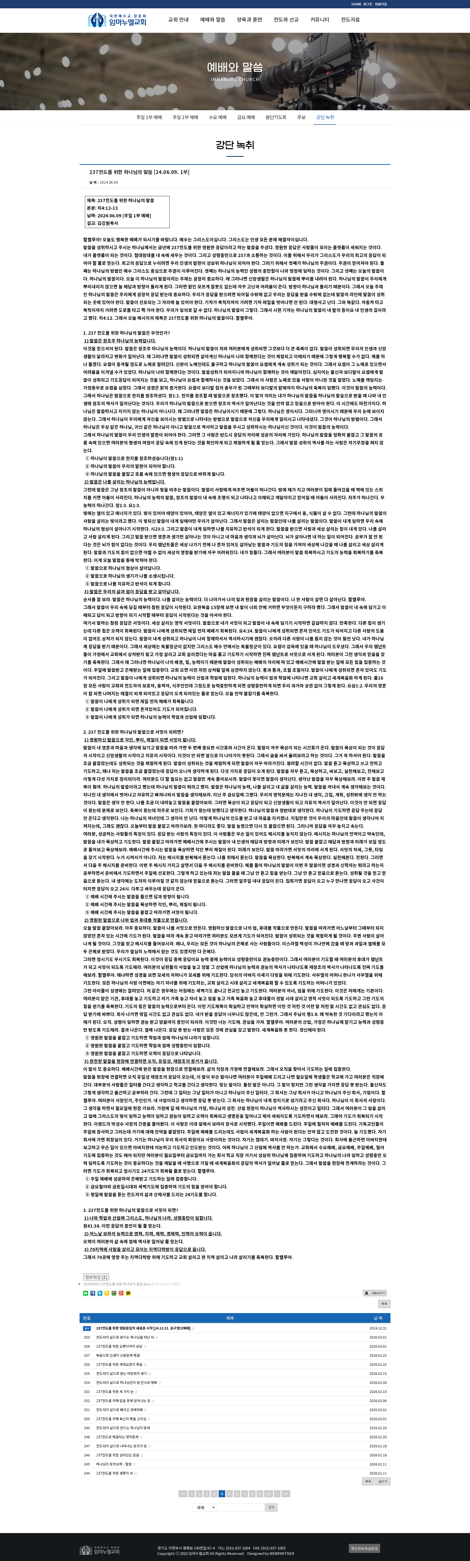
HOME (356, 4)
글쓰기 (382, 1481)
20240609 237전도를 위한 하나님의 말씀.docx (131, 1283)
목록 (384, 1303)
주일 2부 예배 (185, 117)
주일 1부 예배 (149, 117)
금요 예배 (246, 117)
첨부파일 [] (96, 1277)
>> (286, 1494)
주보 (301, 117)
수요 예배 (217, 117)
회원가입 (381, 4)
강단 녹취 (325, 117)
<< (183, 1494)
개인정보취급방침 (364, 1548)
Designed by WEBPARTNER (270, 1553)
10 (268, 1494)
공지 (86, 1328)
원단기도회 (276, 117)
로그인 (367, 4)
